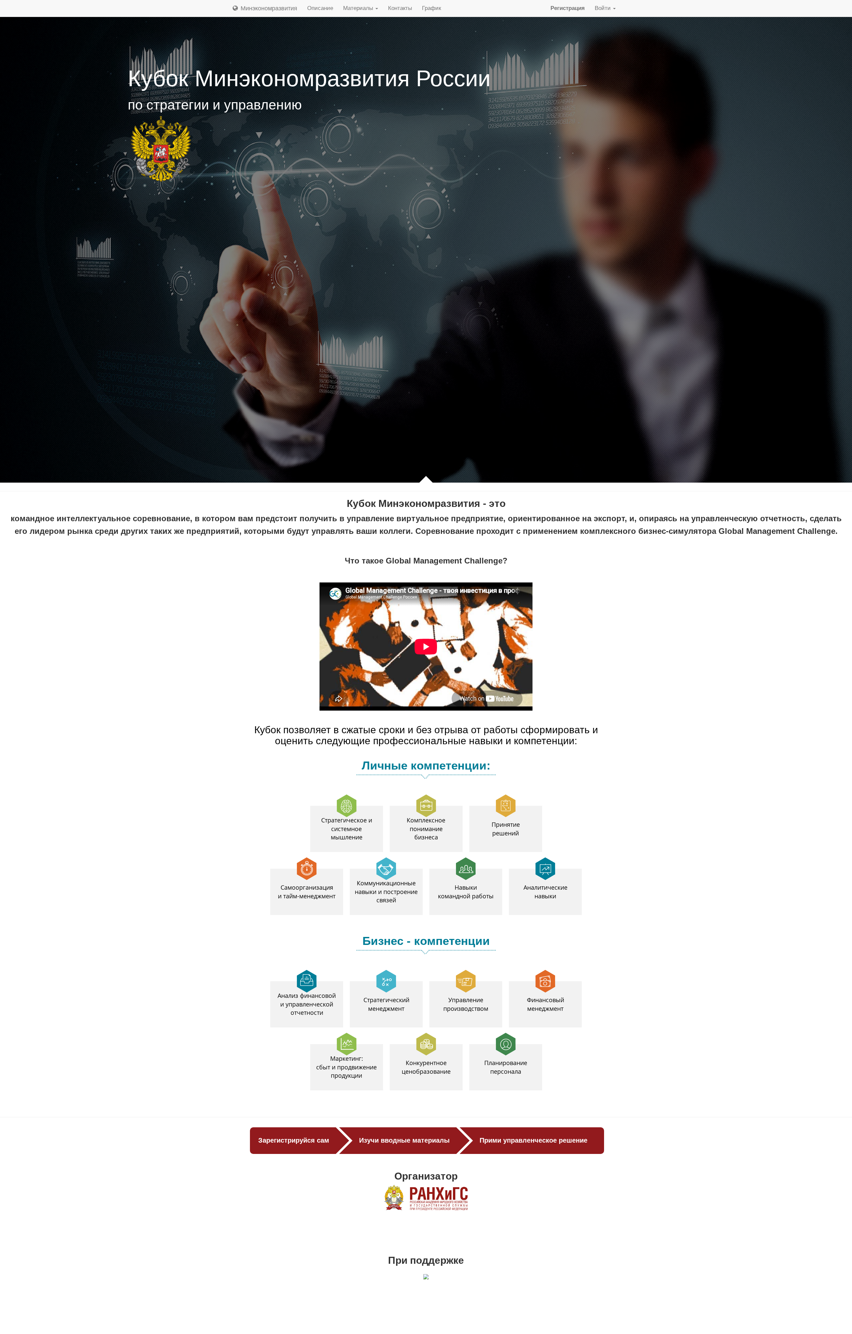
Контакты (400, 8)
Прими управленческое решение (533, 1140)
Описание (320, 8)
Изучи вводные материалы (404, 1140)
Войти (603, 8)
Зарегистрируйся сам (293, 1140)
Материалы (359, 8)
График (431, 8)
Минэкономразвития (268, 8)
